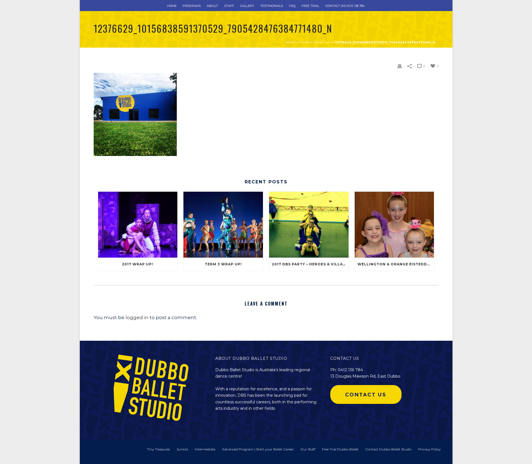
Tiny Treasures (158, 449)
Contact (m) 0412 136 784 (345, 6)
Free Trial (310, 6)
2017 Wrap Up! (137, 264)
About (212, 6)
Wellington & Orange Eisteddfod (395, 264)
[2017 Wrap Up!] (138, 224)
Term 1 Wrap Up (315, 42)
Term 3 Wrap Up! (223, 264)
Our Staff (307, 449)
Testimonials (271, 6)
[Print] (399, 66)
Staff (229, 6)
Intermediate (205, 449)
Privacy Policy (429, 449)
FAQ (292, 6)
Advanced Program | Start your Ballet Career (258, 449)
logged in (137, 317)
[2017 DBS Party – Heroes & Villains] (309, 224)
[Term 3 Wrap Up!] (223, 224)
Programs (192, 6)
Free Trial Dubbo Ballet (340, 449)
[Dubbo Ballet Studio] (102, 451)
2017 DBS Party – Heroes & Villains (310, 264)
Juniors (182, 449)
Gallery (247, 6)
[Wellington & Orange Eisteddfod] (394, 224)
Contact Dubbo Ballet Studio (388, 449)
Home (172, 6)
